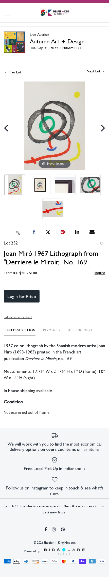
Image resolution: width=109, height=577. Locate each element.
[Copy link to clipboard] (18, 232)
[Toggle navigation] (7, 13)
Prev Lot (14, 72)
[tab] (19, 332)
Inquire (100, 272)
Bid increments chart (18, 317)
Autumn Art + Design (57, 41)
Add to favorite (102, 243)
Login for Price (21, 296)
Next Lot (94, 71)
